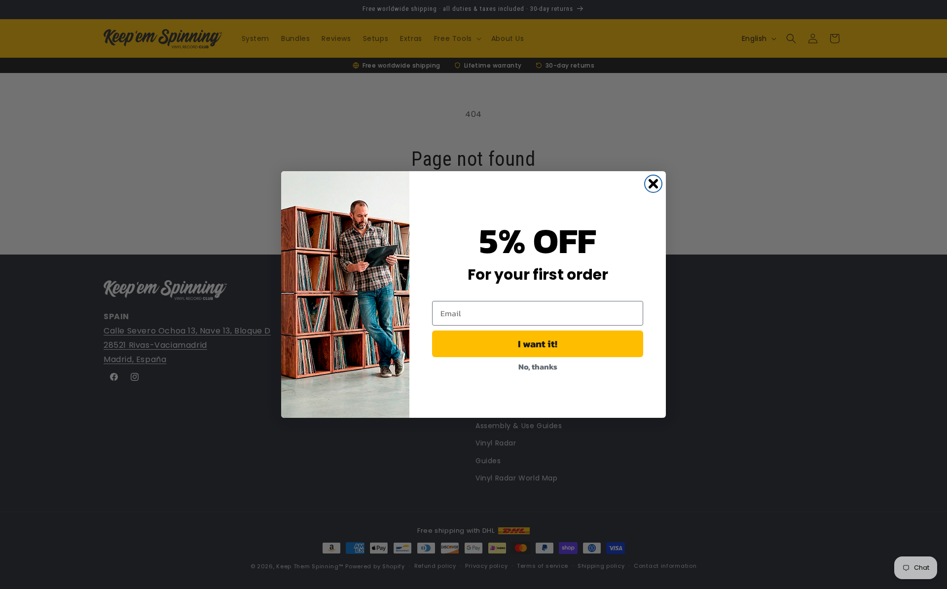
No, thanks (537, 366)
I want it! (537, 343)
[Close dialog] (653, 183)
